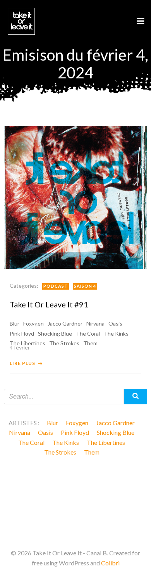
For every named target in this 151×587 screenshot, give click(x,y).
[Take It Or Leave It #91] (75, 196)
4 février (20, 347)
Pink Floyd (22, 333)
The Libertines (106, 442)
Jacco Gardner (65, 323)
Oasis (115, 323)
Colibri (110, 563)
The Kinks (116, 333)
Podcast (55, 285)
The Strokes (60, 452)
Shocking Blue (55, 333)
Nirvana (95, 323)
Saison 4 (85, 285)
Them (92, 452)
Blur (14, 323)
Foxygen (33, 323)
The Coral (88, 333)
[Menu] (140, 21)
